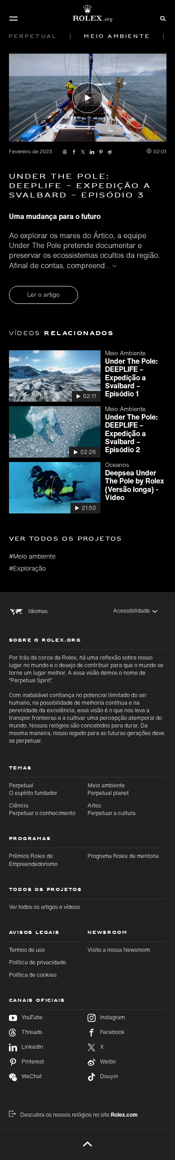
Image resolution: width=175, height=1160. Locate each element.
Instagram (112, 1017)
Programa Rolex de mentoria (123, 856)
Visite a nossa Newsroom (119, 950)
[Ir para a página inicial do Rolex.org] (87, 13)
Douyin (109, 1076)
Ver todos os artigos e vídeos (44, 907)
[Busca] (161, 18)
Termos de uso (27, 950)
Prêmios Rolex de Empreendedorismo (33, 860)
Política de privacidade (37, 962)
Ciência (42, 809)
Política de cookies (33, 975)
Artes (112, 809)
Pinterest (33, 1061)
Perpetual (33, 789)
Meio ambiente (108, 789)
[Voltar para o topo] (88, 1144)
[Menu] (13, 18)
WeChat (32, 1076)
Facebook (112, 1032)
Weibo (108, 1061)
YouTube (32, 1017)
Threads (32, 1032)
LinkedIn (32, 1047)
